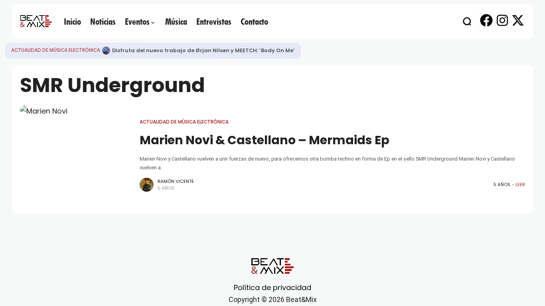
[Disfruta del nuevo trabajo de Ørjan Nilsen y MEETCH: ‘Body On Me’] (106, 51)
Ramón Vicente (176, 181)
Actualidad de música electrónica (55, 50)
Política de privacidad (272, 287)
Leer (520, 184)
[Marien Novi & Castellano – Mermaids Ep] (76, 155)
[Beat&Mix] (36, 21)
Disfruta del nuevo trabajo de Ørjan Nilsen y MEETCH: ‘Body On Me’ (203, 50)
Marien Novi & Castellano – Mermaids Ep (264, 140)
